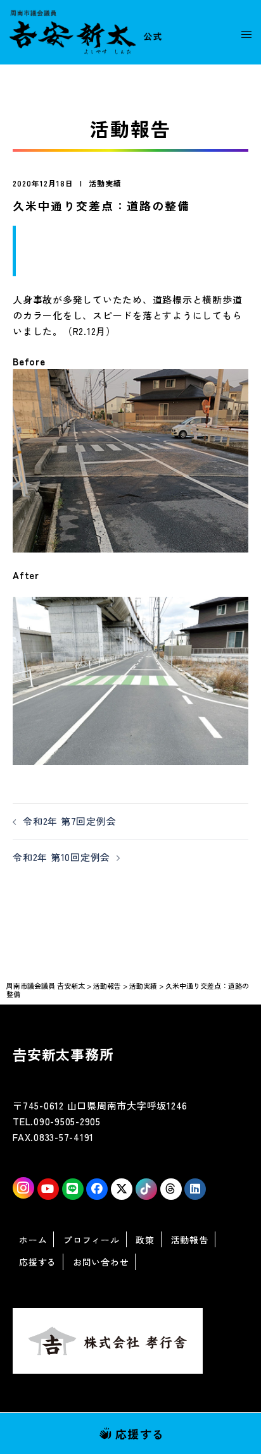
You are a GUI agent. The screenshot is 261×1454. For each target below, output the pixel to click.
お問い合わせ (101, 1261)
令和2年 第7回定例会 (69, 821)
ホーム (33, 1239)
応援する (140, 1434)
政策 (145, 1239)
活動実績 (105, 183)
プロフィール (91, 1239)
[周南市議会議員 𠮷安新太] (86, 30)
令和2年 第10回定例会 (61, 857)
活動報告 (189, 1239)
